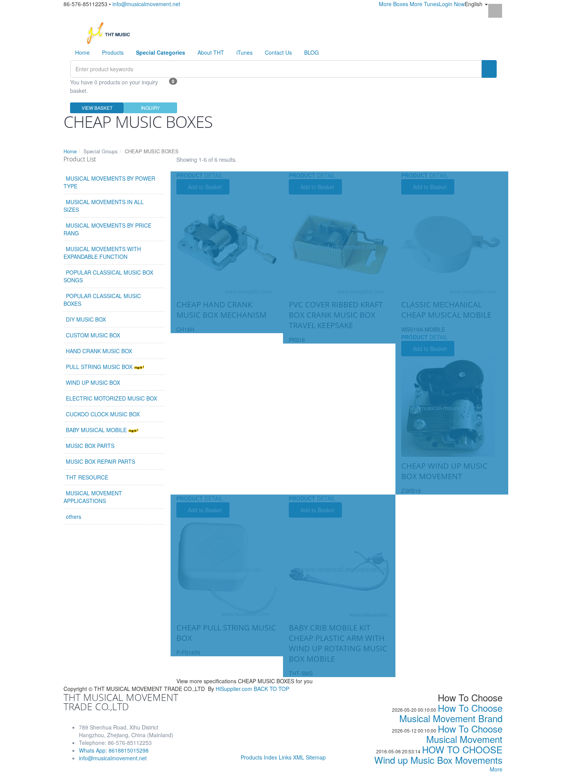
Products (113, 52)
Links (285, 757)
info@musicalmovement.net (146, 4)
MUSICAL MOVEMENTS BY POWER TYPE (109, 182)
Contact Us (278, 52)
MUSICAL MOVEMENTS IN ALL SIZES (104, 205)
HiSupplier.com (234, 689)
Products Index (259, 757)
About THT (211, 52)
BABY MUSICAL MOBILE (97, 430)
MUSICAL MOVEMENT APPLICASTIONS (93, 497)
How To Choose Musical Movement (464, 734)
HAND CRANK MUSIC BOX (99, 351)
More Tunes (424, 4)
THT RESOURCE (87, 477)
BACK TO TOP (271, 689)
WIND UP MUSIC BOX (93, 382)
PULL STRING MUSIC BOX (100, 367)
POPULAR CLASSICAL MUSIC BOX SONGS (108, 276)
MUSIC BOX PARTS (90, 445)
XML (298, 757)
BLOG (311, 52)
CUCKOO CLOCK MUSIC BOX (103, 414)
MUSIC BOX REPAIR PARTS (100, 461)
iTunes (244, 52)
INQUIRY (150, 107)
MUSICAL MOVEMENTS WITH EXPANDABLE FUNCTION (102, 252)
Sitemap (316, 757)
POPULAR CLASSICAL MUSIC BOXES (102, 299)
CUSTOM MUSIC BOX (93, 335)
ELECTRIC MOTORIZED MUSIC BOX (111, 398)
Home (82, 52)
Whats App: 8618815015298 (114, 750)
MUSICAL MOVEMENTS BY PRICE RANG (107, 229)
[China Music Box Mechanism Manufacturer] (111, 32)
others (73, 516)
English (474, 4)
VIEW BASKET (97, 107)
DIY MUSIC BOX (86, 319)
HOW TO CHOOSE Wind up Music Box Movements (438, 754)
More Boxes (393, 4)
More (496, 769)
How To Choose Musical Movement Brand (450, 713)
